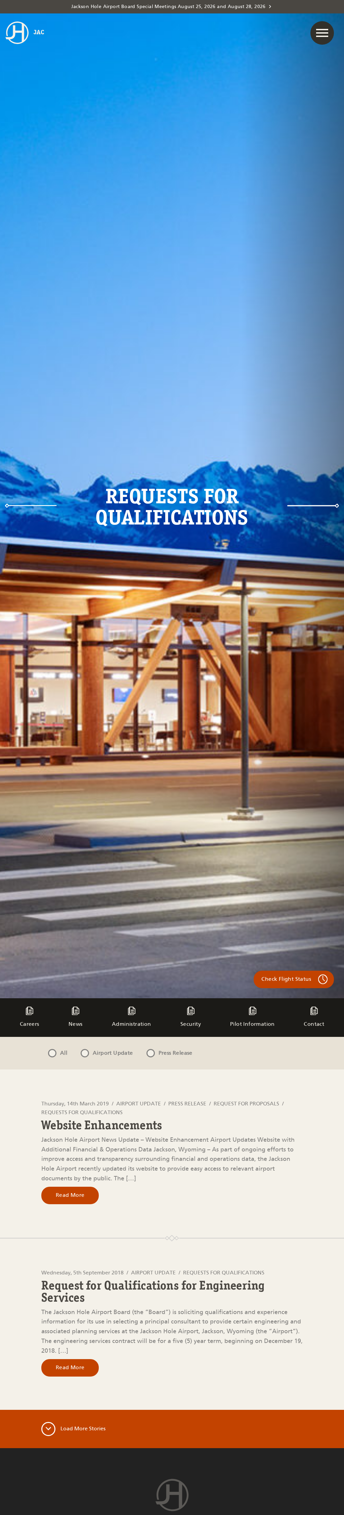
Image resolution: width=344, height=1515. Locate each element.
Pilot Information (252, 1024)
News (76, 1024)
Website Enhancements (101, 1126)
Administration (131, 1024)
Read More (70, 1195)
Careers (29, 1024)
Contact (314, 1024)
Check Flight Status (286, 979)
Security (190, 1024)
